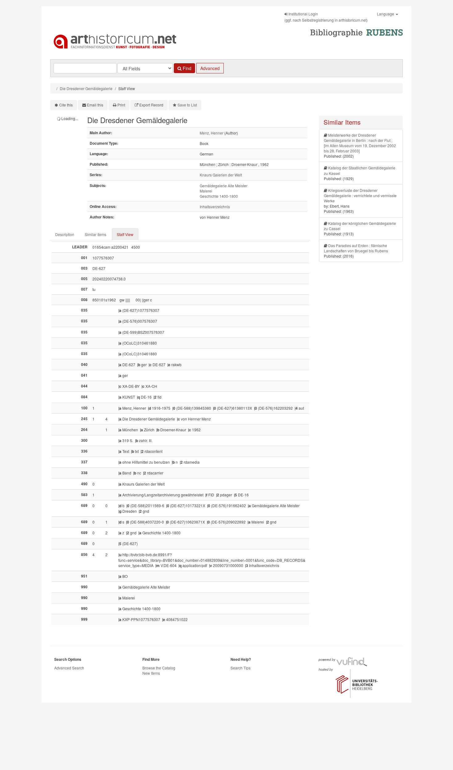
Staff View (125, 234)
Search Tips (241, 667)
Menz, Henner (211, 132)
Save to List (187, 104)
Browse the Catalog (158, 667)
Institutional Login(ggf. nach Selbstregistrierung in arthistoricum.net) (326, 17)
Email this (95, 104)
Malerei (206, 190)
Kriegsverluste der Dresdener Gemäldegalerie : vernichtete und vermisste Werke (360, 195)
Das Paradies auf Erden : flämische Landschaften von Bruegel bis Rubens (356, 248)
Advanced (210, 68)
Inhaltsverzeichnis (215, 206)
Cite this (66, 104)
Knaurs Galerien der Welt (221, 174)
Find (186, 68)
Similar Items (95, 234)
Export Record (151, 104)
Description (64, 234)
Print (121, 104)
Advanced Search (69, 667)
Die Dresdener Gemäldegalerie (86, 88)
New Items (151, 673)
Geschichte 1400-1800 (219, 196)
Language (386, 13)
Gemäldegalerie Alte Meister (223, 185)
